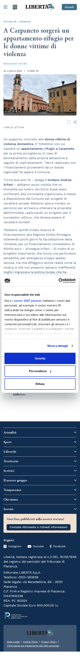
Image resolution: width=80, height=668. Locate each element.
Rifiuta (40, 383)
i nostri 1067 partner (27, 300)
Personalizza (38, 371)
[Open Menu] (5, 7)
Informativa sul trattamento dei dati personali (33, 646)
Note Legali (13, 642)
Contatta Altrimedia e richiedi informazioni (38, 527)
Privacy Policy (49, 642)
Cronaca (25, 21)
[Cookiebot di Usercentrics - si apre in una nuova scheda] (59, 280)
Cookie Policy (30, 642)
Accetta (40, 358)
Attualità (9, 21)
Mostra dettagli (57, 345)
